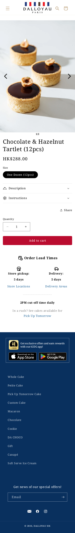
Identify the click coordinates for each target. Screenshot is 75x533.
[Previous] (5, 76)
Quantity (8, 219)
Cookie (12, 428)
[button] (7, 8)
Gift (10, 446)
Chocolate (14, 420)
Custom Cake (17, 402)
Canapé (13, 454)
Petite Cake (15, 385)
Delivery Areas (56, 286)
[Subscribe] (63, 497)
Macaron (14, 411)
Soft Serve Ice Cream (22, 463)
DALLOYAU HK (42, 525)
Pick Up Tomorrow (37, 316)
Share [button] (68, 210)
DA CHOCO (15, 437)
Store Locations (18, 286)
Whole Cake (16, 377)
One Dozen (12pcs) (20, 174)
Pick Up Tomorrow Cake (24, 394)
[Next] (69, 76)
